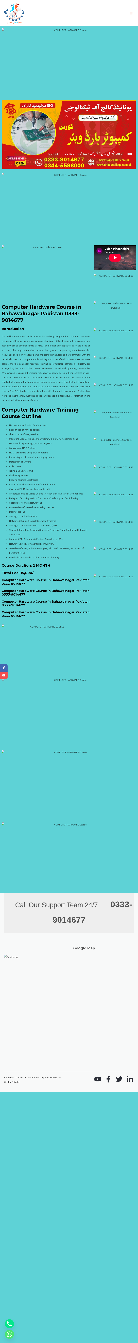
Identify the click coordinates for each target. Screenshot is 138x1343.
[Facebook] (108, 1079)
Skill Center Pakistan (18, 336)
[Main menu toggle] (131, 13)
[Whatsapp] (9, 1334)
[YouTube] (97, 1079)
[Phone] (9, 1323)
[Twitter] (119, 1079)
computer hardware (29, 363)
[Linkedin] (130, 1079)
